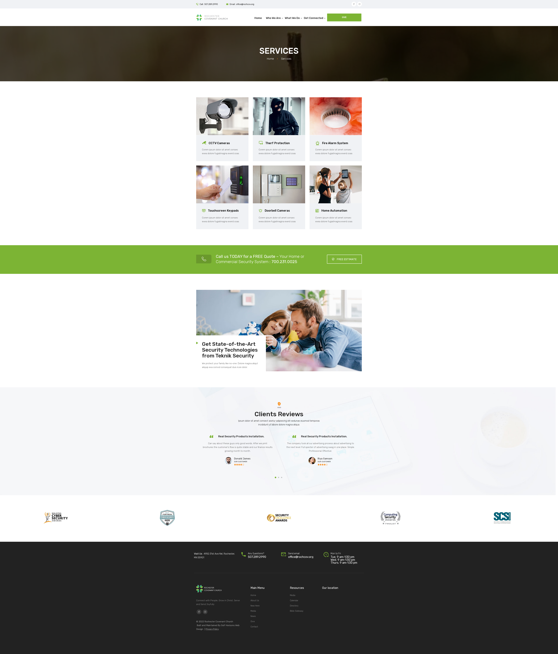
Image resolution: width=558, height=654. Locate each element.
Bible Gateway (296, 611)
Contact (254, 626)
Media (253, 611)
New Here (255, 606)
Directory (294, 606)
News (253, 616)
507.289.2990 (257, 557)
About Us (255, 600)
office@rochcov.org (300, 557)
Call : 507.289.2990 (209, 4)
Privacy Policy (212, 629)
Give (253, 621)
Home (270, 58)
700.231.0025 (284, 261)
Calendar (294, 600)
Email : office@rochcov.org (242, 4)
